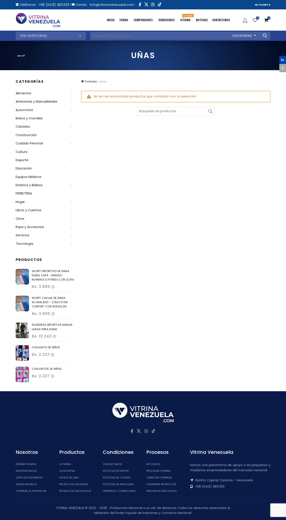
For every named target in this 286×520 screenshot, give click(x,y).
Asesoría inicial (26, 471)
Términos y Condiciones (119, 491)
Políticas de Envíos (116, 471)
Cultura (21, 152)
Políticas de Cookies (117, 477)
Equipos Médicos (28, 177)
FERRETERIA (24, 193)
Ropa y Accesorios (30, 227)
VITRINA (186, 18)
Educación (24, 168)
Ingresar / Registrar (245, 20)
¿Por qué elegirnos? (29, 477)
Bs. (282, 59)
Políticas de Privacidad (118, 484)
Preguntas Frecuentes (161, 491)
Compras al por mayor (31, 491)
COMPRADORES (143, 20)
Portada (91, 81)
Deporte (22, 160)
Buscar (264, 35)
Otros (20, 218)
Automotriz (24, 110)
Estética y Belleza (29, 185)
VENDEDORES (166, 20)
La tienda (65, 464)
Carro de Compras (159, 477)
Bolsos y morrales (29, 118)
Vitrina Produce (26, 484)
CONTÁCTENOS (221, 20)
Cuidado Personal (29, 143)
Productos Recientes (73, 484)
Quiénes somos (26, 464)
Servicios (22, 235)
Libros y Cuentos (28, 210)
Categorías (242, 36)
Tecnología (24, 243)
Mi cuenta (153, 464)
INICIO (111, 20)
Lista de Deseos (257, 18)
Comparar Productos (161, 484)
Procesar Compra (158, 471)
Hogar (20, 202)
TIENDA (123, 20)
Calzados (23, 126)
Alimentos (23, 93)
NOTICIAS (202, 20)
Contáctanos (112, 464)
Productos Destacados (75, 491)
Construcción (26, 135)
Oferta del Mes (69, 477)
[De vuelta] (21, 55)
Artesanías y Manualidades (36, 101)
